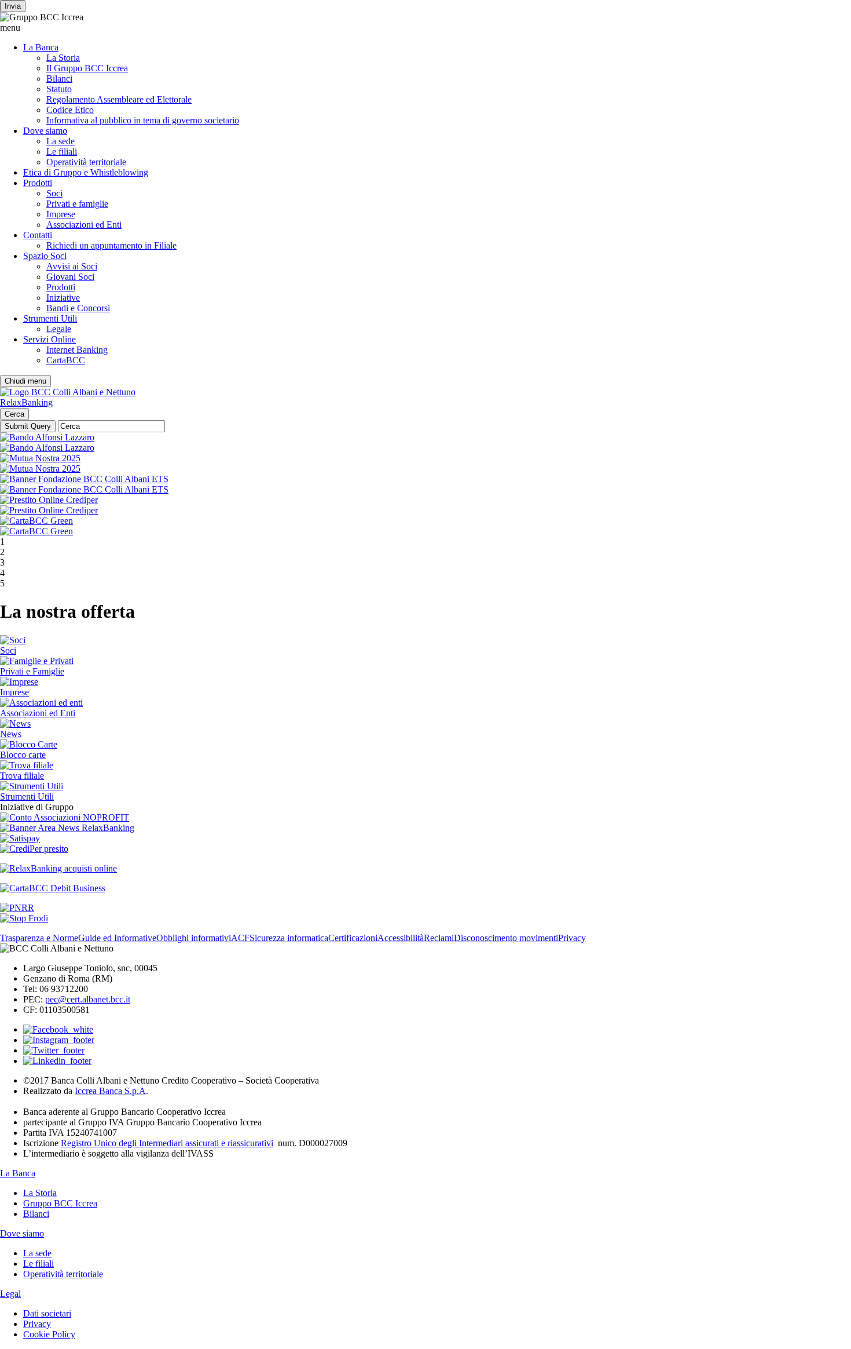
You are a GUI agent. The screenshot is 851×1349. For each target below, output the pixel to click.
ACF (240, 938)
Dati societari (47, 1313)
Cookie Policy (49, 1334)
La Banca (40, 47)
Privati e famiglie (77, 204)
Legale (58, 329)
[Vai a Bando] (47, 437)
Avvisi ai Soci (71, 266)
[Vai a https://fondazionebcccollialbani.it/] (84, 479)
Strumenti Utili (50, 318)
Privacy (572, 938)
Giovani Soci (70, 277)
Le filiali (61, 151)
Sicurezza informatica (289, 938)
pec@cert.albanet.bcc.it (87, 999)
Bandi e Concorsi (78, 308)
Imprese (60, 214)
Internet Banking (77, 350)
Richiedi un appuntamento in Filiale (111, 245)
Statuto (59, 89)
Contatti (37, 235)
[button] (425, 28)
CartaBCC (65, 360)
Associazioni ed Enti (84, 224)
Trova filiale (22, 776)
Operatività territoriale (86, 162)
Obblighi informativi (193, 938)
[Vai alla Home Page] (67, 392)
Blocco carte (23, 755)
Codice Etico (70, 110)
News (10, 734)
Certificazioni (352, 938)
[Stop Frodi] (24, 918)
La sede (60, 141)
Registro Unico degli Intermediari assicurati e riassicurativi (167, 1143)
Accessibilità (400, 938)
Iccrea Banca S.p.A (110, 1091)
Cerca (14, 414)
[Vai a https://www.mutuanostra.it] (40, 458)
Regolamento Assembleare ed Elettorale (119, 99)
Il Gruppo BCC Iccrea (87, 68)
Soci (54, 193)
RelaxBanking (26, 402)
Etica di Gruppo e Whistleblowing (85, 172)
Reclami (439, 938)
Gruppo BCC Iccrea (60, 1203)
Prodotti (37, 183)
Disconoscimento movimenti (506, 938)
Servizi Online (49, 339)
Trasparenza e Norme (39, 938)
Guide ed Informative (117, 938)
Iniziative (63, 297)
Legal (10, 1294)
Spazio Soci (45, 256)
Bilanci (59, 78)
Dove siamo (45, 131)
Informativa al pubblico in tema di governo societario (142, 120)
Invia (13, 6)
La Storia (63, 58)
